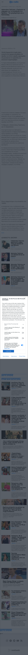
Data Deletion (6, 356)
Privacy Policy (22, 356)
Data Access (14, 356)
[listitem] (14, 324)
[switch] (22, 328)
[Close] (25, 298)
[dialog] (14, 327)
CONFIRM (8, 351)
